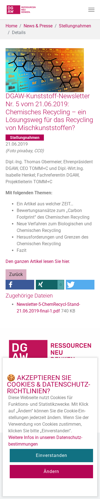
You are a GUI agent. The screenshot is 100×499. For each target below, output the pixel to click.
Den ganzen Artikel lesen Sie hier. (38, 261)
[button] (20, 284)
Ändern (51, 471)
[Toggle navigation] (91, 9)
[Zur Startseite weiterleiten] (21, 9)
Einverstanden (51, 455)
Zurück (16, 274)
